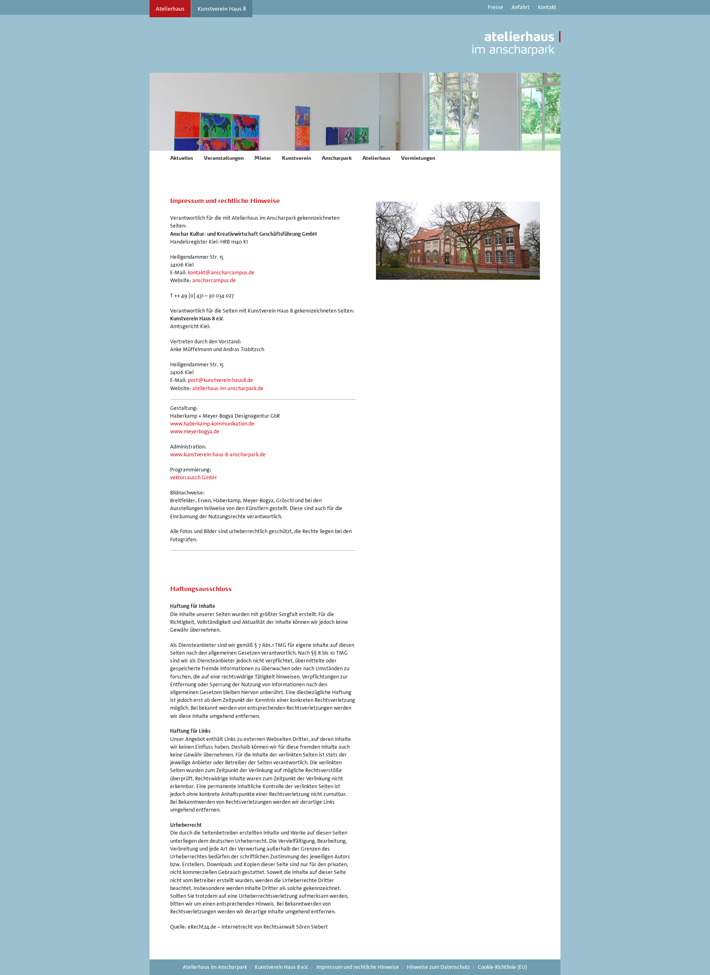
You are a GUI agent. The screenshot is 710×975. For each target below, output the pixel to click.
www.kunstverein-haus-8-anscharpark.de (217, 454)
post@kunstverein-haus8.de (220, 380)
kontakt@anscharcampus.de (221, 272)
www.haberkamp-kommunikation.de (212, 423)
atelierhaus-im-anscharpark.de (227, 388)
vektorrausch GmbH (193, 477)
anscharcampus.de (214, 280)
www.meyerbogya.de (194, 431)
